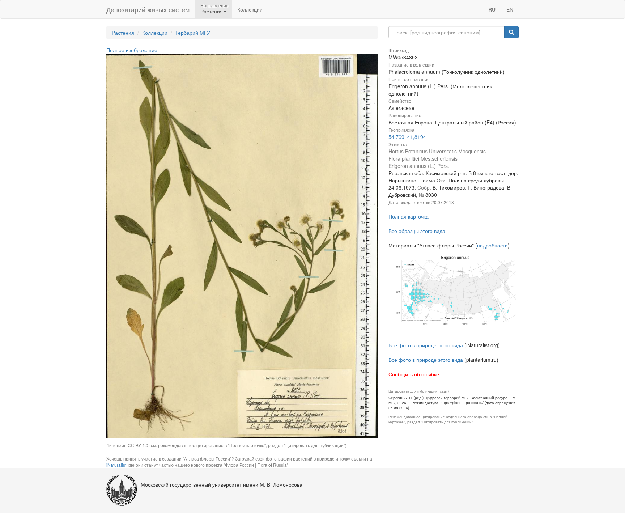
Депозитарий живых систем (148, 9)
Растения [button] (211, 11)
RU (492, 9)
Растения (123, 32)
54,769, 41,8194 (407, 136)
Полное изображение (131, 50)
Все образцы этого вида (416, 230)
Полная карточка (408, 216)
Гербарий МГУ (192, 32)
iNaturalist (116, 465)
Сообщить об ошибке (413, 374)
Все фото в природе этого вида (425, 345)
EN (509, 9)
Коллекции (250, 9)
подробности (492, 245)
